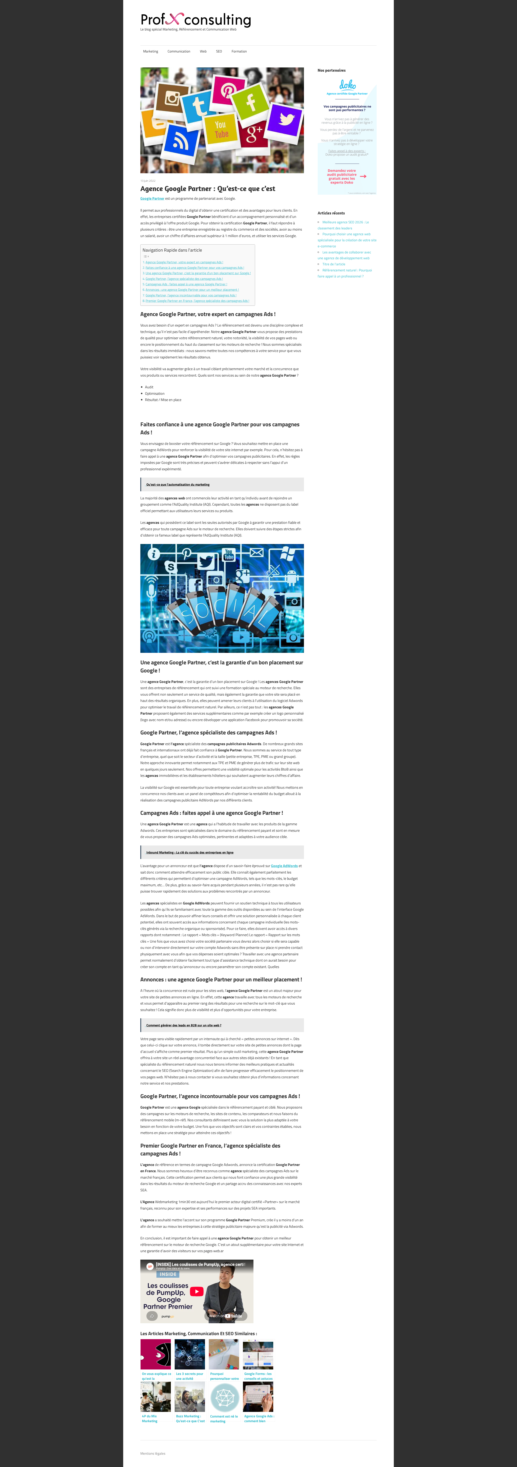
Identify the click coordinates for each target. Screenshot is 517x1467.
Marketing (150, 51)
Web (203, 51)
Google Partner (152, 198)
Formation (239, 51)
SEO (219, 51)
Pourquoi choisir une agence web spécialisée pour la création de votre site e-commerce (347, 240)
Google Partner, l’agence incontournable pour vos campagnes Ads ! (191, 295)
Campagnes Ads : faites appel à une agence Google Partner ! (186, 284)
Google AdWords (284, 865)
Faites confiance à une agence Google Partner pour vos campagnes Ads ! (195, 267)
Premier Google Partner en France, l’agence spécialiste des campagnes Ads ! (197, 300)
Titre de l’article (334, 264)
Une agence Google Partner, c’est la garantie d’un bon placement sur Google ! (198, 273)
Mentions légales (152, 1453)
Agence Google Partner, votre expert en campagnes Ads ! (184, 262)
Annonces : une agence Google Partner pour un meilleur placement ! (192, 289)
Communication (179, 51)
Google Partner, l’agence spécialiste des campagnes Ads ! (184, 278)
